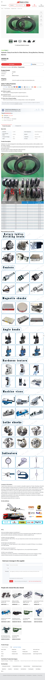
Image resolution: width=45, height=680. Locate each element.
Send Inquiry (11, 64)
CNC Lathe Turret (36, 649)
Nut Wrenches (23, 669)
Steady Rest (14, 649)
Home (2, 8)
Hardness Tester (15, 653)
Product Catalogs (17, 647)
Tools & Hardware (7, 8)
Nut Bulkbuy (38, 669)
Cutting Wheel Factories (17, 666)
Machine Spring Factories (36, 666)
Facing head (14, 651)
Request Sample (21, 67)
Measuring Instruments (26, 653)
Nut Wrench (16, 669)
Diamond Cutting (27, 666)
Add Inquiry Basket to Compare (22, 45)
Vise (2, 651)
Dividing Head (24, 651)
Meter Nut (4, 669)
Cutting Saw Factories (6, 666)
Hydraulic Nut (35, 651)
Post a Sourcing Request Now (35, 581)
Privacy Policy (40, 675)
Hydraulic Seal (19, 8)
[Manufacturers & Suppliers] (22, 2)
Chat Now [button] (34, 64)
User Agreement (29, 675)
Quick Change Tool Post (37, 653)
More (2, 671)
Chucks (23, 649)
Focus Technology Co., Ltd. (15, 675)
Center (2, 653)
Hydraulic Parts (13, 8)
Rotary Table (3, 649)
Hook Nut (10, 669)
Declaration (34, 675)
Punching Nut (30, 669)
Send (11, 581)
